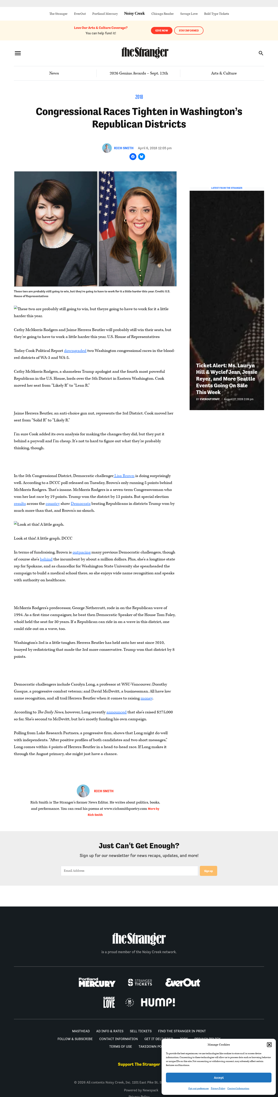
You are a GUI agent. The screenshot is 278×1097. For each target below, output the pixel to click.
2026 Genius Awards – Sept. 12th (139, 73)
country (53, 503)
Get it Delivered (158, 1039)
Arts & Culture (224, 73)
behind (46, 559)
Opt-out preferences (198, 1088)
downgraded (75, 350)
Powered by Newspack (141, 1090)
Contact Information (238, 1088)
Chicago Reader (162, 14)
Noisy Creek (134, 13)
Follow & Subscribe (75, 1039)
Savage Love (189, 14)
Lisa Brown (124, 476)
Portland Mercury (105, 14)
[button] (269, 1044)
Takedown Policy (154, 1046)
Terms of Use (120, 1046)
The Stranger (58, 14)
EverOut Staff (210, 399)
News (54, 73)
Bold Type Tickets (216, 14)
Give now (161, 30)
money (146, 698)
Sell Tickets (141, 1031)
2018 (139, 97)
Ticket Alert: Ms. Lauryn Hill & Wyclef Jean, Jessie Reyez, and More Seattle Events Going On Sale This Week (226, 378)
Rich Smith (124, 148)
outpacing (82, 552)
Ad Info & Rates (109, 1031)
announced (116, 712)
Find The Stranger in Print (182, 1031)
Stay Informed (189, 30)
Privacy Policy (218, 1088)
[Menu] (18, 53)
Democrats (81, 503)
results (20, 503)
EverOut (80, 14)
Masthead (81, 1031)
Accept (219, 1077)
